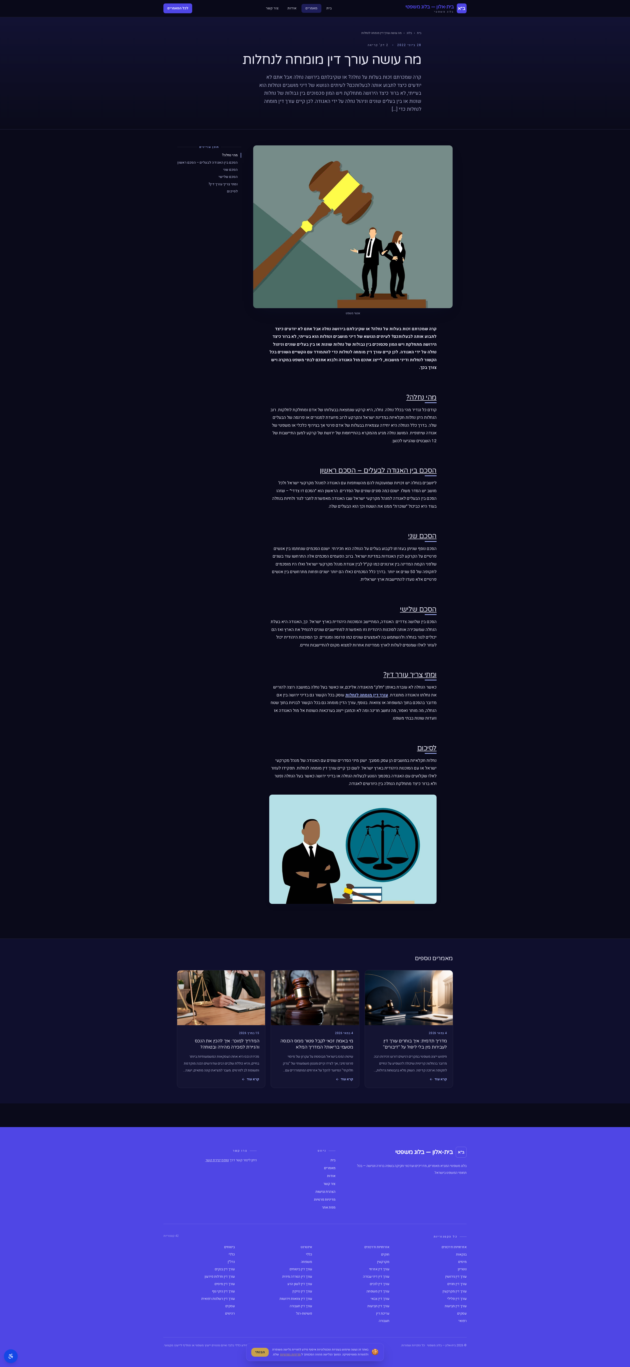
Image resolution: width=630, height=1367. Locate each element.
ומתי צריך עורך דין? (223, 184)
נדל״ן (231, 1261)
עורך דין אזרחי (379, 1269)
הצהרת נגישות (325, 1191)
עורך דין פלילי (457, 1298)
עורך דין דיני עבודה (376, 1276)
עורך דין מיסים (225, 1284)
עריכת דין (382, 1313)
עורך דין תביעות (456, 1306)
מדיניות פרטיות (324, 1199)
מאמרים (311, 8)
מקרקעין (383, 1261)
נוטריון (462, 1269)
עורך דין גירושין (456, 1276)
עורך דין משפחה (377, 1291)
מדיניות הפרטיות (290, 1354)
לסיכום (232, 191)
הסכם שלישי (228, 176)
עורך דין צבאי (380, 1298)
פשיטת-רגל (304, 1313)
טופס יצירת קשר (217, 1160)
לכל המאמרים (177, 8)
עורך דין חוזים (457, 1284)
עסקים (230, 1306)
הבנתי (260, 1352)
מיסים (462, 1261)
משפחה (306, 1261)
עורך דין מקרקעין (454, 1291)
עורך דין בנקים (225, 1269)
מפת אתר (328, 1207)
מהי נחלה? (230, 155)
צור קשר (272, 8)
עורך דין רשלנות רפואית (218, 1298)
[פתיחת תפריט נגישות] (11, 1356)
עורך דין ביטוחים (301, 1269)
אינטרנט (306, 1247)
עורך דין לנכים (379, 1284)
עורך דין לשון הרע (299, 1284)
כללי (309, 1254)
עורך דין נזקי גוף (223, 1291)
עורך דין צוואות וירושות (296, 1298)
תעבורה (384, 1321)
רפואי (462, 1321)
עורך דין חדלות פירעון (220, 1276)
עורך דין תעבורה (301, 1306)
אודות (292, 8)
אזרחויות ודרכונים (454, 1247)
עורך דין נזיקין (302, 1291)
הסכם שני (230, 169)
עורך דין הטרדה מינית (297, 1276)
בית (329, 8)
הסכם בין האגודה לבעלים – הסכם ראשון (207, 162)
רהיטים (230, 1313)
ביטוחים (229, 1247)
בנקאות (461, 1254)
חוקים (385, 1254)
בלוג (409, 33)
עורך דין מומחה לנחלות (366, 695)
